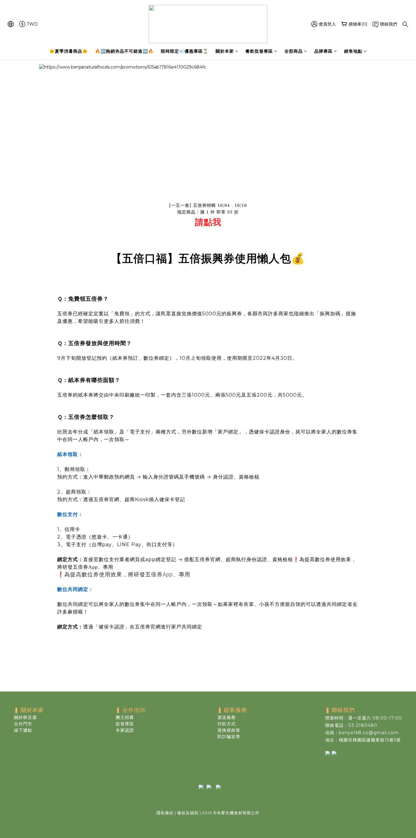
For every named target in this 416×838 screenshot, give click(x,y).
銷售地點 (353, 51)
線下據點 (23, 730)
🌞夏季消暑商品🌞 (68, 51)
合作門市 (23, 724)
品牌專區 (323, 51)
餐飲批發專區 (259, 51)
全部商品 (293, 51)
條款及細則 (188, 812)
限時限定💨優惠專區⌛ (184, 51)
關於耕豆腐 (25, 717)
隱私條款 (165, 812)
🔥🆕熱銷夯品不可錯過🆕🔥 (124, 51)
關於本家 (225, 51)
